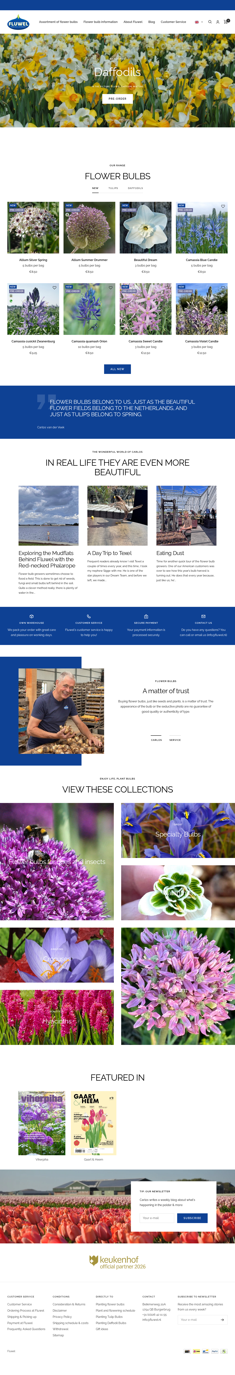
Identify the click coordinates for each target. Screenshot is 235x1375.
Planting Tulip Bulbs (109, 1317)
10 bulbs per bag (89, 347)
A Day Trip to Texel (109, 553)
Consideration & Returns (69, 1304)
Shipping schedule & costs (70, 1323)
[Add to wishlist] (54, 206)
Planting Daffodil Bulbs (111, 1323)
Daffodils (135, 188)
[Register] (219, 1319)
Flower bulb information (101, 22)
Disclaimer (60, 1310)
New (95, 188)
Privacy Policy (62, 1317)
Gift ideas (102, 1329)
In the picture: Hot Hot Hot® (117, 86)
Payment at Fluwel (19, 1323)
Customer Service (173, 22)
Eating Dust (170, 553)
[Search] (210, 21)
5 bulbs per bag (33, 265)
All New (117, 369)
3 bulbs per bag (145, 265)
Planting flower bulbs (110, 1304)
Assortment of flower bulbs (58, 22)
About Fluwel (133, 22)
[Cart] (226, 22)
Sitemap (58, 1335)
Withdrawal (60, 1329)
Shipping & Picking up (22, 1317)
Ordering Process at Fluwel (25, 1310)
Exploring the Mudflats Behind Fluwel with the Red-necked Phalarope (47, 559)
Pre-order (117, 98)
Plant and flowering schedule (115, 1310)
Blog (151, 22)
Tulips (113, 188)
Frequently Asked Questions (26, 1329)
